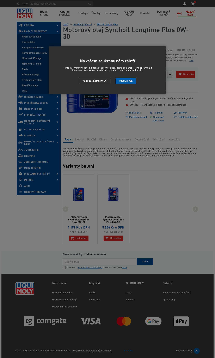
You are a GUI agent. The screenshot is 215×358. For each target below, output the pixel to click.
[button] (126, 81)
